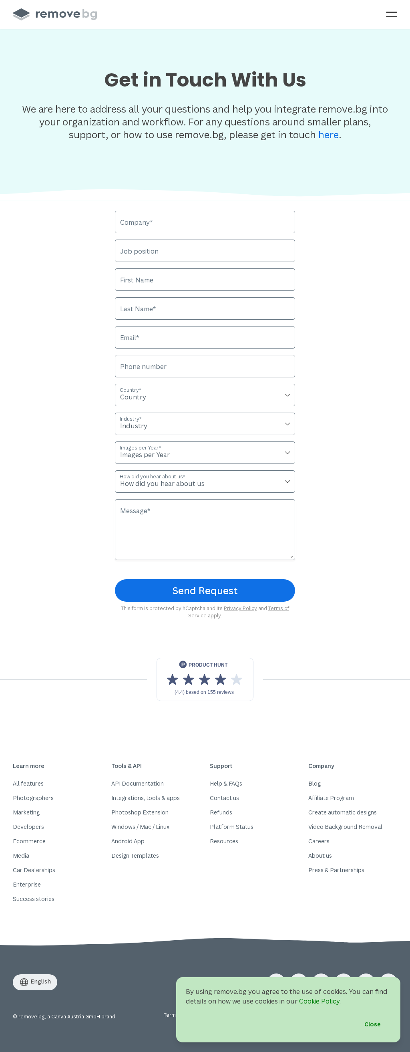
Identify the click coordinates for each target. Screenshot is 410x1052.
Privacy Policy (240, 608)
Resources (224, 841)
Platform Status (231, 826)
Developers (28, 826)
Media (21, 855)
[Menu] (392, 14)
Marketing (26, 812)
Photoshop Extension (140, 812)
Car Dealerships (34, 870)
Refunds (221, 812)
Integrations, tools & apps (145, 798)
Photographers (33, 798)
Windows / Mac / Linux (140, 826)
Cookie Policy (319, 1001)
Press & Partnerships (336, 870)
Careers (319, 841)
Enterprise (27, 884)
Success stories (33, 899)
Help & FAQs (226, 783)
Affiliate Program (331, 798)
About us (320, 855)
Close (372, 1024)
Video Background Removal (345, 826)
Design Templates (135, 855)
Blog (314, 783)
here (328, 134)
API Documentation (137, 783)
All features (28, 783)
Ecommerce (29, 841)
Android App (128, 841)
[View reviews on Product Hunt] (205, 679)
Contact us (224, 798)
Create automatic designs (342, 812)
